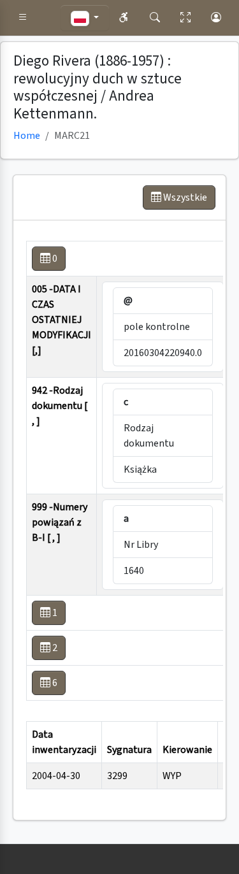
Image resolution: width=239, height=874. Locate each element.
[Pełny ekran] (185, 18)
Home (26, 136)
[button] (23, 18)
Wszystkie (184, 197)
